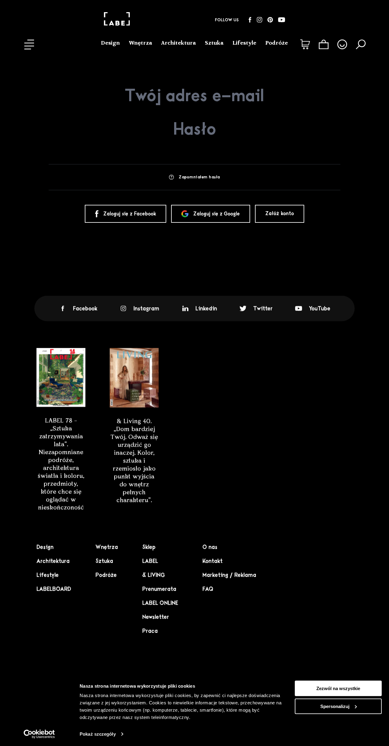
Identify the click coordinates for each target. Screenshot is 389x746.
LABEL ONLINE (160, 603)
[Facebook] (250, 19)
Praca (150, 630)
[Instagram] (259, 19)
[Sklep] (305, 44)
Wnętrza (140, 43)
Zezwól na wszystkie (338, 688)
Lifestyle (244, 43)
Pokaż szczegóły (98, 734)
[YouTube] (281, 19)
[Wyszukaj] (361, 44)
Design (110, 43)
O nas (209, 547)
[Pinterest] (270, 19)
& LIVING (153, 575)
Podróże (276, 43)
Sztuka (214, 43)
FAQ (207, 589)
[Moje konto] (342, 44)
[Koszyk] (324, 44)
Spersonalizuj (334, 706)
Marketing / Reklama (229, 575)
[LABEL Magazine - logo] (117, 19)
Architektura (178, 43)
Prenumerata (159, 589)
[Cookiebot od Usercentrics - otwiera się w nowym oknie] (39, 734)
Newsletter (155, 617)
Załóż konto (279, 214)
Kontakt (212, 561)
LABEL (150, 561)
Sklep (149, 547)
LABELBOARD (53, 589)
